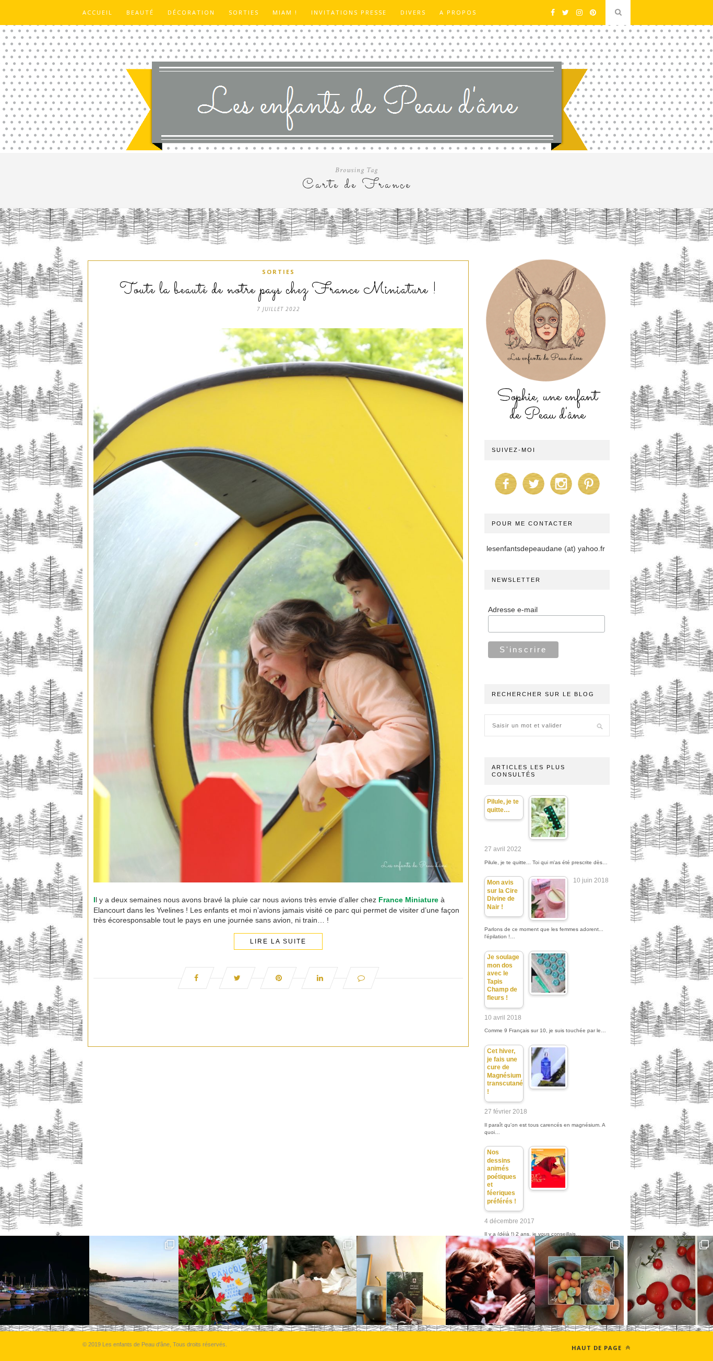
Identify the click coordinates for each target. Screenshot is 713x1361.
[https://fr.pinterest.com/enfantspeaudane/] (589, 495)
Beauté (140, 12)
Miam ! (285, 12)
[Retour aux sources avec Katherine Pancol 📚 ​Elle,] (223, 1280)
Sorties (244, 12)
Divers (413, 12)
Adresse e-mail (513, 609)
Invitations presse (349, 12)
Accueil (97, 12)
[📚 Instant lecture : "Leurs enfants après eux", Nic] (401, 1280)
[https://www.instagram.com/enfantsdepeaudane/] (561, 495)
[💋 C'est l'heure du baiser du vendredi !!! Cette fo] (490, 1280)
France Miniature (408, 900)
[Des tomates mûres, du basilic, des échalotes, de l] (668, 1280)
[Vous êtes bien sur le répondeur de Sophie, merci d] (134, 1280)
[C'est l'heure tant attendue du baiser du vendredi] (311, 1280)
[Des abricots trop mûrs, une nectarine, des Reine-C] (579, 1280)
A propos (458, 12)
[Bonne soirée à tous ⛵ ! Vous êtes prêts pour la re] (44, 1280)
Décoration (191, 12)
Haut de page (598, 1348)
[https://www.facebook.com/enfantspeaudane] (506, 495)
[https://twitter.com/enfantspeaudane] (533, 495)
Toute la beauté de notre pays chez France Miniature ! (278, 290)
